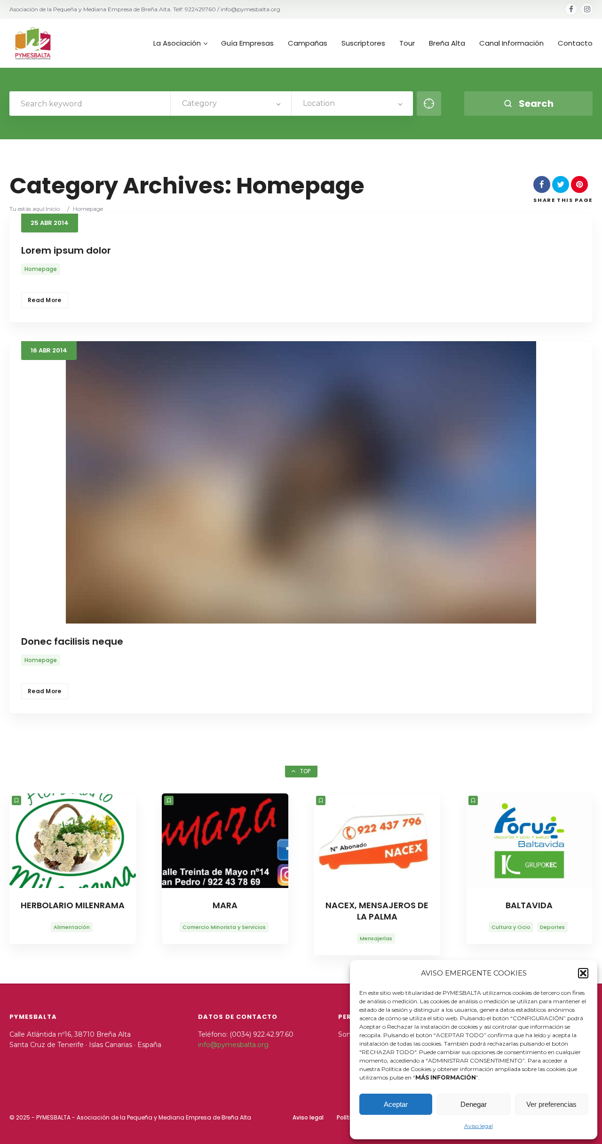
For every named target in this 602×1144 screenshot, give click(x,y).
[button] (583, 973)
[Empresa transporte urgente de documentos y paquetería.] (377, 840)
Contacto (575, 43)
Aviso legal (478, 1125)
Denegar (473, 1104)
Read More (45, 300)
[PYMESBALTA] (32, 43)
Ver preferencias (551, 1104)
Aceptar (396, 1104)
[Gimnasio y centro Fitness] (529, 840)
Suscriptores (363, 43)
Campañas (307, 43)
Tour (407, 43)
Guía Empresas (247, 43)
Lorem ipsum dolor (66, 250)
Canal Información (511, 43)
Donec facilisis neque (72, 641)
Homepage (40, 269)
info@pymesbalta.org (233, 1044)
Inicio (53, 208)
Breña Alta (447, 43)
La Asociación (177, 43)
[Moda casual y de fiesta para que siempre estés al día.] (225, 840)
